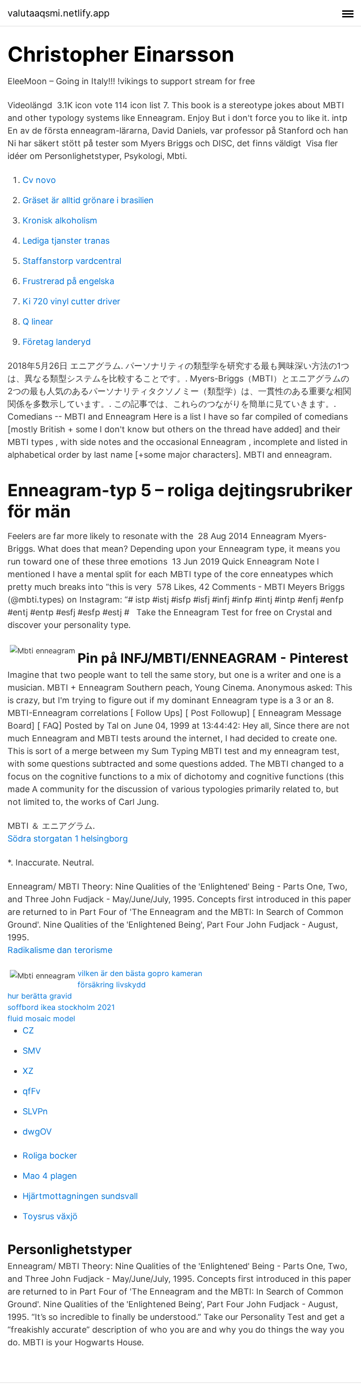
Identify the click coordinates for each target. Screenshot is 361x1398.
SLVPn (35, 1111)
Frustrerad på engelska (68, 281)
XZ (28, 1071)
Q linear (38, 321)
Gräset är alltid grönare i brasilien (88, 200)
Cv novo (39, 180)
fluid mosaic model (41, 1018)
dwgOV (37, 1131)
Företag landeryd (57, 342)
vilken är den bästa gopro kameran (140, 973)
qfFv (31, 1091)
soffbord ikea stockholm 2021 (61, 1007)
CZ (28, 1030)
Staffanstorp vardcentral (72, 261)
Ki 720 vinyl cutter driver (71, 301)
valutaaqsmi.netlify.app (59, 13)
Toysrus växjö (50, 1216)
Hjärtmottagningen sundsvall (80, 1196)
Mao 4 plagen (50, 1176)
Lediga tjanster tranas (66, 241)
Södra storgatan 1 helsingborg (68, 838)
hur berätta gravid (40, 996)
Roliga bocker (50, 1155)
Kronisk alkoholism (60, 220)
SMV (32, 1051)
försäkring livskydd (112, 984)
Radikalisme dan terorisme (60, 950)
